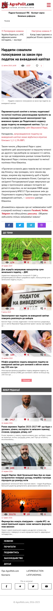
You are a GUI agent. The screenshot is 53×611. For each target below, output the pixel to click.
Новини (8, 540)
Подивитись (11, 552)
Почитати (10, 546)
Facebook (36, 210)
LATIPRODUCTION (34, 571)
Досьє (7, 563)
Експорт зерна (37, 12)
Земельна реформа (26, 16)
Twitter (44, 210)
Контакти (5, 574)
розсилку (33, 213)
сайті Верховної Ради (36, 127)
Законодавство (13, 558)
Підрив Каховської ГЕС (19, 12)
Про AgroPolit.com (10, 571)
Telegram (5, 213)
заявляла (30, 197)
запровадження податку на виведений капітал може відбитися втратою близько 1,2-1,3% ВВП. (24, 137)
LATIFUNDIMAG (33, 574)
